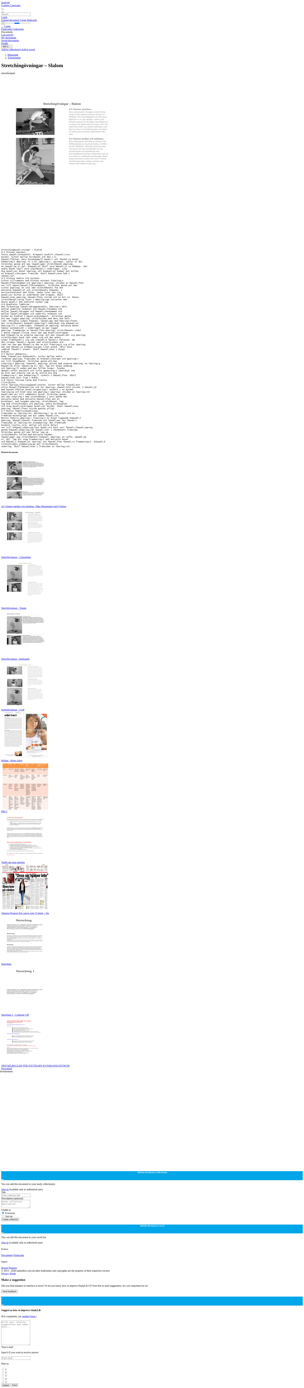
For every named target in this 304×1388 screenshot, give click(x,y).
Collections (18, 29)
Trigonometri (14, 57)
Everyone (10, 1213)
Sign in (5, 1189)
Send (14, 1385)
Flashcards (7, 29)
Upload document (10, 20)
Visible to (6, 1210)
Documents (7, 1255)
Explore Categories (10, 5)
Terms (13, 1273)
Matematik (13, 55)
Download (6, 1068)
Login (4, 17)
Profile (4, 43)
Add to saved (28, 49)
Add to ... (7, 46)
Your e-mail (7, 1347)
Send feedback (9, 1291)
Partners (13, 1268)
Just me (9, 1216)
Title (3, 1192)
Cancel (6, 1385)
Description (12, 1198)
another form (29, 1316)
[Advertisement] (96, 82)
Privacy (5, 1273)
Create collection (10, 1219)
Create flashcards (28, 20)
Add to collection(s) (11, 49)
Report (4, 1268)
